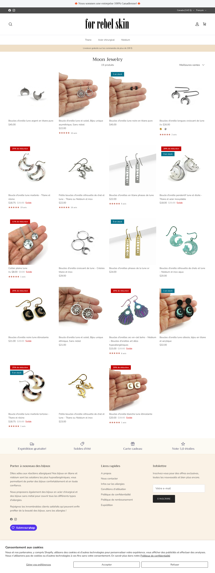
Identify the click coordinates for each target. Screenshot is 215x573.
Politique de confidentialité (155, 555)
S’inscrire (164, 498)
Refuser (174, 564)
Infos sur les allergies (112, 484)
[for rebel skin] (107, 24)
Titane (88, 39)
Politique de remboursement (117, 499)
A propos (106, 473)
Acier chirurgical (106, 39)
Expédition (107, 505)
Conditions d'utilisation (113, 489)
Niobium (125, 39)
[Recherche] (10, 24)
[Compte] (196, 24)
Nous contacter (109, 478)
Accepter (107, 564)
